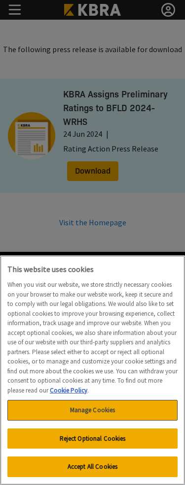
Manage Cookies (92, 410)
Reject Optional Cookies (93, 438)
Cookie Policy (68, 390)
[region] (92, 370)
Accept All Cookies (92, 466)
